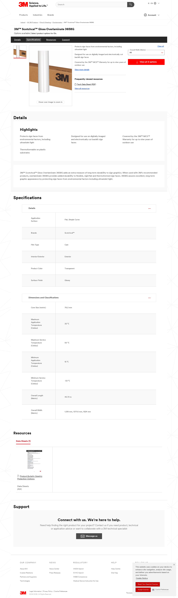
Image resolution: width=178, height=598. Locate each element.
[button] (160, 590)
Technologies (25, 581)
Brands (50, 15)
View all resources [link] (82, 89)
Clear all (161, 46)
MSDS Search (78, 569)
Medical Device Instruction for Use (85, 581)
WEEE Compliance (80, 577)
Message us (91, 536)
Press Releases (54, 573)
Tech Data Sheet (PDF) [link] (86, 84)
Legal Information (35, 591)
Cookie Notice (142, 578)
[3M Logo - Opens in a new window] (33, 4)
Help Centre (115, 569)
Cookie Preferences (60, 591)
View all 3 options (148, 62)
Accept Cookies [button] (143, 590)
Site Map (114, 573)
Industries (37, 15)
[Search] (130, 4)
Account (152, 15)
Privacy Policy (48, 591)
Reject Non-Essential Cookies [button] (148, 584)
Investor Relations (26, 573)
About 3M (23, 569)
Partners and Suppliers (28, 577)
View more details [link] (82, 70)
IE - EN (150, 3)
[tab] (23, 441)
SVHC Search (78, 573)
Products (23, 15)
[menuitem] (17, 39)
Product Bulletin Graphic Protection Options (29, 477)
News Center (54, 569)
